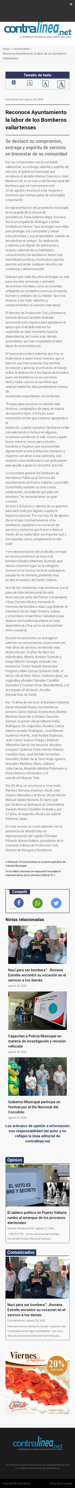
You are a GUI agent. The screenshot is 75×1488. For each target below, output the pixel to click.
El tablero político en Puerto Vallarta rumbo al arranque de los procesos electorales (37, 1217)
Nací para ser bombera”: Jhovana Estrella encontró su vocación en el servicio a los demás (37, 975)
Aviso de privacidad (61, 1483)
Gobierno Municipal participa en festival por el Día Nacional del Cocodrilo (34, 1107)
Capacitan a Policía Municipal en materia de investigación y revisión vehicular (37, 1041)
